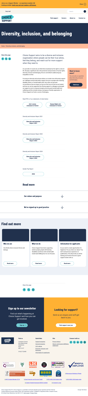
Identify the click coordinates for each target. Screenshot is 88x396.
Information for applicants (42, 352)
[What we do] (44, 235)
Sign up (22, 325)
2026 (33, 174)
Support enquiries (40, 341)
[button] (54, 19)
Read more (10, 263)
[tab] (44, 196)
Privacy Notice (56, 341)
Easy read (8, 11)
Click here (76, 85)
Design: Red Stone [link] (82, 389)
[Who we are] (15, 235)
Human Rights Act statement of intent (56, 105)
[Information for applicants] (72, 235)
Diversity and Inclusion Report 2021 (33, 122)
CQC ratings (38, 346)
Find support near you (66, 325)
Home (3, 46)
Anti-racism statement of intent (32, 105)
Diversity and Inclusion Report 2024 (33, 157)
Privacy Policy (33, 393)
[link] (2, 59)
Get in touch (26, 393)
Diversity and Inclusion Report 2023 (33, 140)
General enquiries (40, 344)
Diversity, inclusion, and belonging (15, 46)
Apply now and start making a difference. (24, 5)
